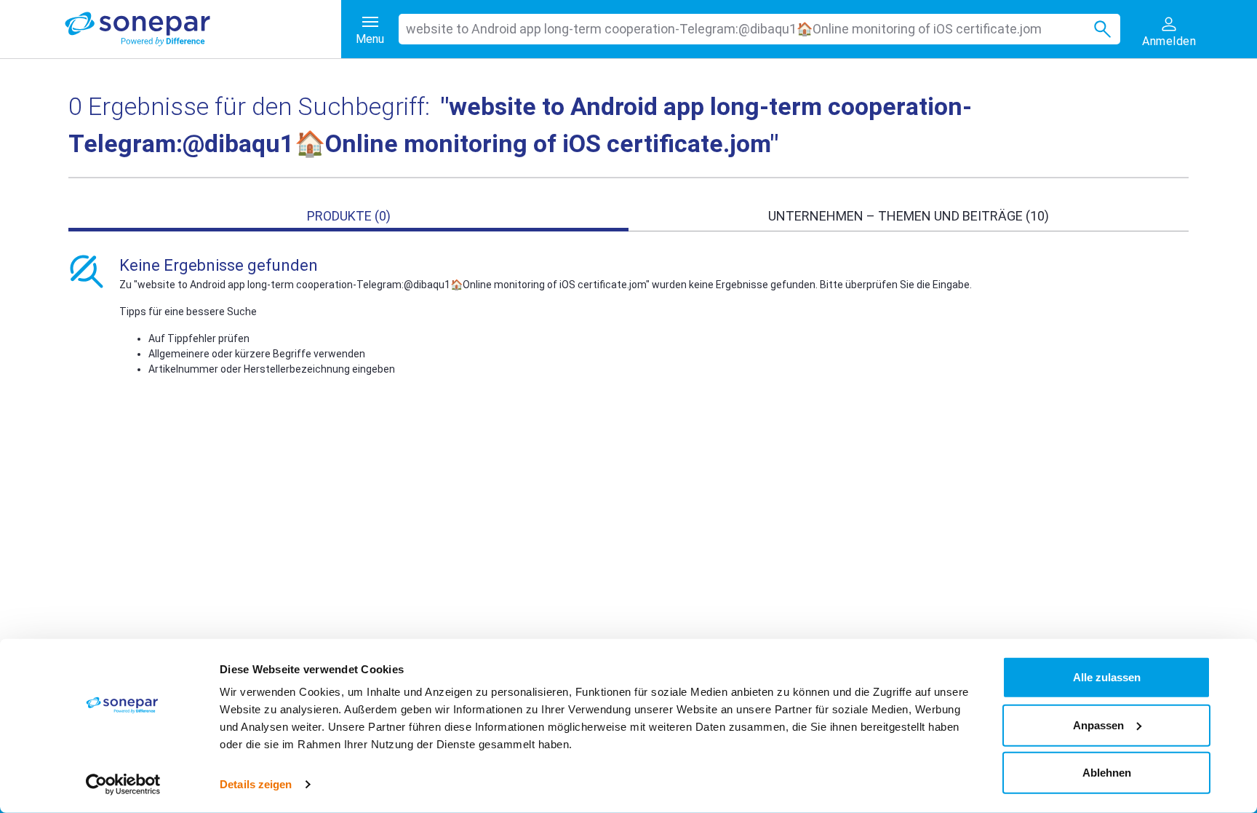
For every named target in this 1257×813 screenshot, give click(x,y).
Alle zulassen (1107, 677)
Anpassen (1098, 724)
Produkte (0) (349, 215)
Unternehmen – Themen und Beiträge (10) (908, 215)
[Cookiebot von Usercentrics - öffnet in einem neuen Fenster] (123, 785)
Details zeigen (256, 784)
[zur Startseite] (203, 29)
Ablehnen (1106, 772)
